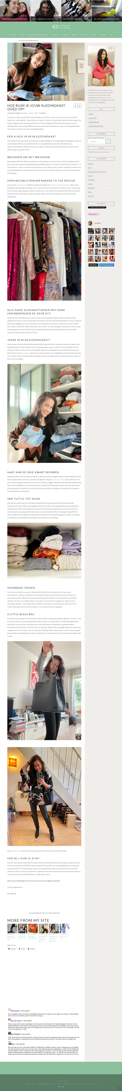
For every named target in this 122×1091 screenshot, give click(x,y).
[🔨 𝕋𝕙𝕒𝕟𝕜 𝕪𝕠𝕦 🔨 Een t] (105, 259)
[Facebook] (59, 1087)
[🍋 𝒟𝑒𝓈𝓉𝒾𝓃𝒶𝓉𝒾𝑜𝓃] (98, 238)
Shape (90, 192)
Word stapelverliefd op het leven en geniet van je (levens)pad (53, 938)
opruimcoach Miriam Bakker (60, 185)
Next (118, 11)
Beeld (89, 168)
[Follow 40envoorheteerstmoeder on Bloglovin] (93, 214)
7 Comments (42, 113)
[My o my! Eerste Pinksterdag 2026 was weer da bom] (91, 245)
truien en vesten (58, 480)
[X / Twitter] (63, 1087)
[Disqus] (44, 979)
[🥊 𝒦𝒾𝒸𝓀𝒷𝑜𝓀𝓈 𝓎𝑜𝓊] (91, 231)
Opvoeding (91, 180)
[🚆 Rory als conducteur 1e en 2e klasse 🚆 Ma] (98, 231)
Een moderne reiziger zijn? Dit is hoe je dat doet (22, 936)
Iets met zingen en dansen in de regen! (64, 936)
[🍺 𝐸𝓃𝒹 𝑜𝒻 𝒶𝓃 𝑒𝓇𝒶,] (98, 245)
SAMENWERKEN (94, 122)
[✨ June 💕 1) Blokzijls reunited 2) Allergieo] (112, 231)
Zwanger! (91, 196)
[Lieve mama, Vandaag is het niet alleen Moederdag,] (112, 245)
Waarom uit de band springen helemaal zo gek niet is (11, 937)
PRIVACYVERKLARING (96, 126)
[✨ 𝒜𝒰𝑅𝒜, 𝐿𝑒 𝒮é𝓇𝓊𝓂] (91, 252)
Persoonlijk (16, 113)
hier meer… (102, 102)
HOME (91, 114)
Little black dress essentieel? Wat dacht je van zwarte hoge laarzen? (43, 938)
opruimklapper (21, 185)
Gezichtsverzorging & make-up (97, 172)
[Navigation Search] (111, 35)
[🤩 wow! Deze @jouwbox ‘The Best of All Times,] (105, 231)
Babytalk (90, 164)
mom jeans (25, 353)
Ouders (90, 184)
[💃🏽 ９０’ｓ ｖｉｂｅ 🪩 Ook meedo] (112, 259)
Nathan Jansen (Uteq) (70, 1078)
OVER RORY (93, 118)
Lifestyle (11, 113)
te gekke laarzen (16, 851)
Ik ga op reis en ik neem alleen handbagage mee (32, 936)
